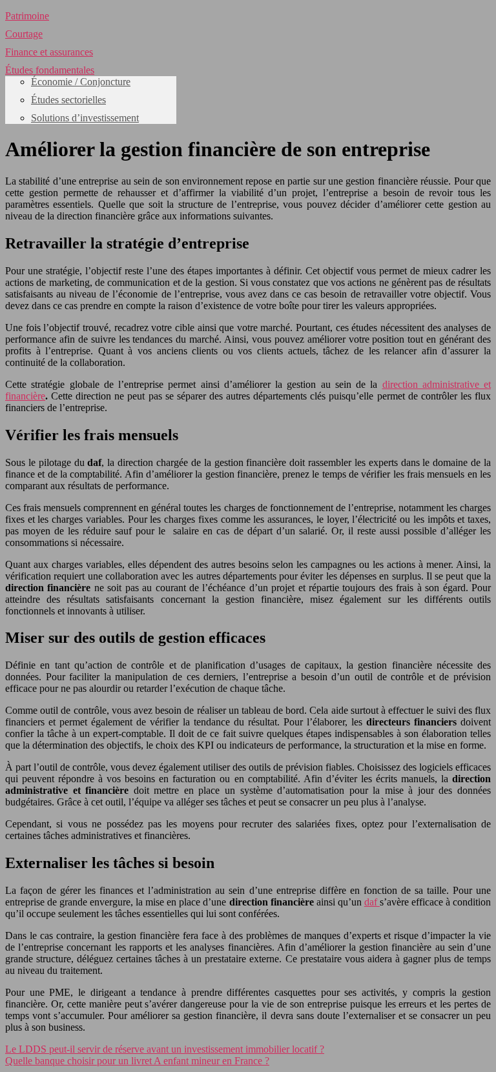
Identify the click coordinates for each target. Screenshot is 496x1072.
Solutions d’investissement (85, 117)
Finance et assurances (49, 51)
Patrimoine (27, 15)
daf (372, 901)
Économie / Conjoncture (80, 81)
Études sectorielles (68, 99)
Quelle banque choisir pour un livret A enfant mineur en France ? (137, 1060)
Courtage (24, 33)
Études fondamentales (49, 70)
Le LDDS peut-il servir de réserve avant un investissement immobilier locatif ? (164, 1049)
